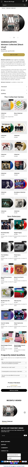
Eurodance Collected (19, 192)
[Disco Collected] (20, 105)
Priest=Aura (17, 255)
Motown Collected (7, 421)
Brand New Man (5, 232)
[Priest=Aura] (20, 247)
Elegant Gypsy (18, 232)
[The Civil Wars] (7, 247)
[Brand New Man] (7, 224)
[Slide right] (17, 37)
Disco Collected (18, 113)
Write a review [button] (14, 390)
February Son (17, 300)
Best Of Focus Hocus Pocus (6, 278)
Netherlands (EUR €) (13, 455)
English (10, 458)
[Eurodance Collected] (20, 184)
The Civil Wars (4, 255)
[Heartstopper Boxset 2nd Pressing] (20, 337)
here (2, 359)
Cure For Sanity (5, 323)
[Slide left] (10, 37)
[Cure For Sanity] (7, 315)
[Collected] (7, 105)
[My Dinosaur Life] (7, 292)
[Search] (24, 5)
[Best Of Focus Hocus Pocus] (7, 269)
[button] (2, 1)
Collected (3, 113)
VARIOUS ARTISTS (9, 42)
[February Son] (20, 292)
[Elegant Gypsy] (20, 224)
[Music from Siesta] (20, 269)
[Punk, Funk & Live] (20, 315)
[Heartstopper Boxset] (7, 337)
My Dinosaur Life (5, 300)
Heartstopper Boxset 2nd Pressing (19, 346)
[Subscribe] (25, 435)
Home (3, 8)
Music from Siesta (19, 277)
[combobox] (14, 5)
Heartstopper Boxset (6, 345)
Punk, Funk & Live (18, 323)
